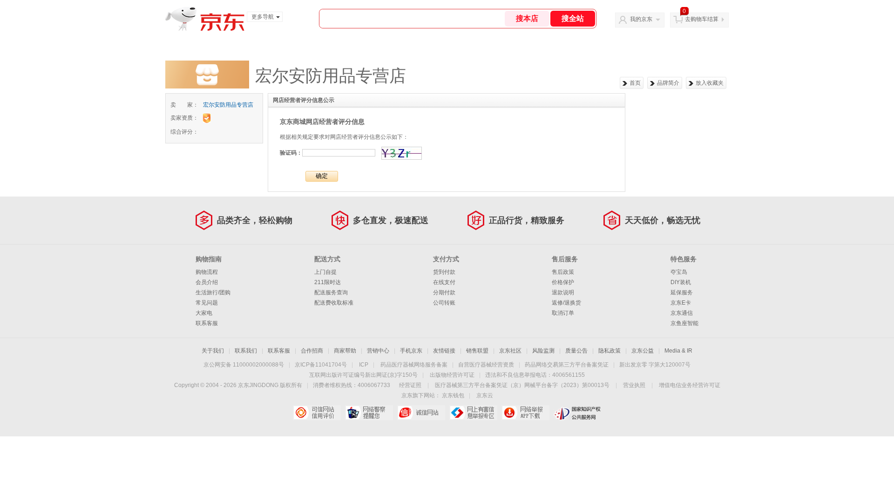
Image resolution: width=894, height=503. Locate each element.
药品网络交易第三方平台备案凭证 (567, 364)
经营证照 (410, 385)
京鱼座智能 (684, 323)
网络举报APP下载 (525, 412)
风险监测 (543, 350)
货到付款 (444, 272)
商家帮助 (345, 350)
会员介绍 (207, 282)
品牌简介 (668, 83)
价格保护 (563, 282)
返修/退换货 (566, 302)
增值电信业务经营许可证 (689, 385)
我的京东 (641, 19)
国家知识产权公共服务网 (578, 412)
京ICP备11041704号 (321, 364)
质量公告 (576, 350)
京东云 (484, 395)
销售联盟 (477, 350)
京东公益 (642, 350)
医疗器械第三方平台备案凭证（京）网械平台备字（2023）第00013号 (522, 385)
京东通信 (681, 313)
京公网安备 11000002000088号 (243, 364)
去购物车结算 (701, 19)
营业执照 (634, 385)
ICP (363, 364)
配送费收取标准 (333, 302)
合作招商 (312, 350)
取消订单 (563, 313)
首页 (635, 83)
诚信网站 (421, 412)
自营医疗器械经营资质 (486, 364)
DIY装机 (680, 282)
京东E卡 (680, 302)
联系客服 (207, 323)
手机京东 (411, 350)
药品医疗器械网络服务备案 (413, 364)
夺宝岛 (678, 272)
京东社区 (510, 350)
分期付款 (444, 292)
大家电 (204, 313)
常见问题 (207, 302)
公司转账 (444, 302)
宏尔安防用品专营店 (228, 105)
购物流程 (207, 272)
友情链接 (444, 350)
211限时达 (327, 282)
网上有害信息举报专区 (473, 412)
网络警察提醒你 (369, 412)
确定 (322, 175)
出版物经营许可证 (452, 375)
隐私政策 (609, 350)
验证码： (291, 153)
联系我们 (246, 350)
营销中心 (378, 350)
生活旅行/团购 (213, 292)
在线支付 (444, 282)
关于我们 (213, 350)
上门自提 (325, 272)
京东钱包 (453, 395)
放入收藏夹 (710, 83)
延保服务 (681, 292)
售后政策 (563, 272)
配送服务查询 (331, 292)
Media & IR (678, 350)
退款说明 (563, 292)
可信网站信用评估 (317, 412)
